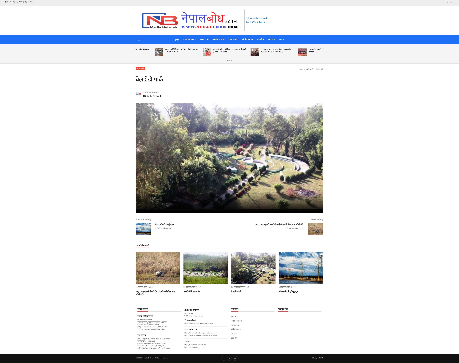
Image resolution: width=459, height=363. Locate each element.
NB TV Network (257, 22)
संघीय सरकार (247, 39)
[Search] (320, 39)
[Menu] (139, 39)
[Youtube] (235, 358)
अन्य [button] (281, 39)
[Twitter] (229, 358)
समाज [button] (270, 39)
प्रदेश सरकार (233, 39)
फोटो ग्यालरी (309, 69)
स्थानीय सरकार (219, 39)
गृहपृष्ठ (177, 39)
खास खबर (204, 39)
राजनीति (260, 39)
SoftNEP (320, 358)
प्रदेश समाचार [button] (189, 39)
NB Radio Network (258, 18)
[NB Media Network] (192, 20)
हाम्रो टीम (452, 2)
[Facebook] (223, 358)
